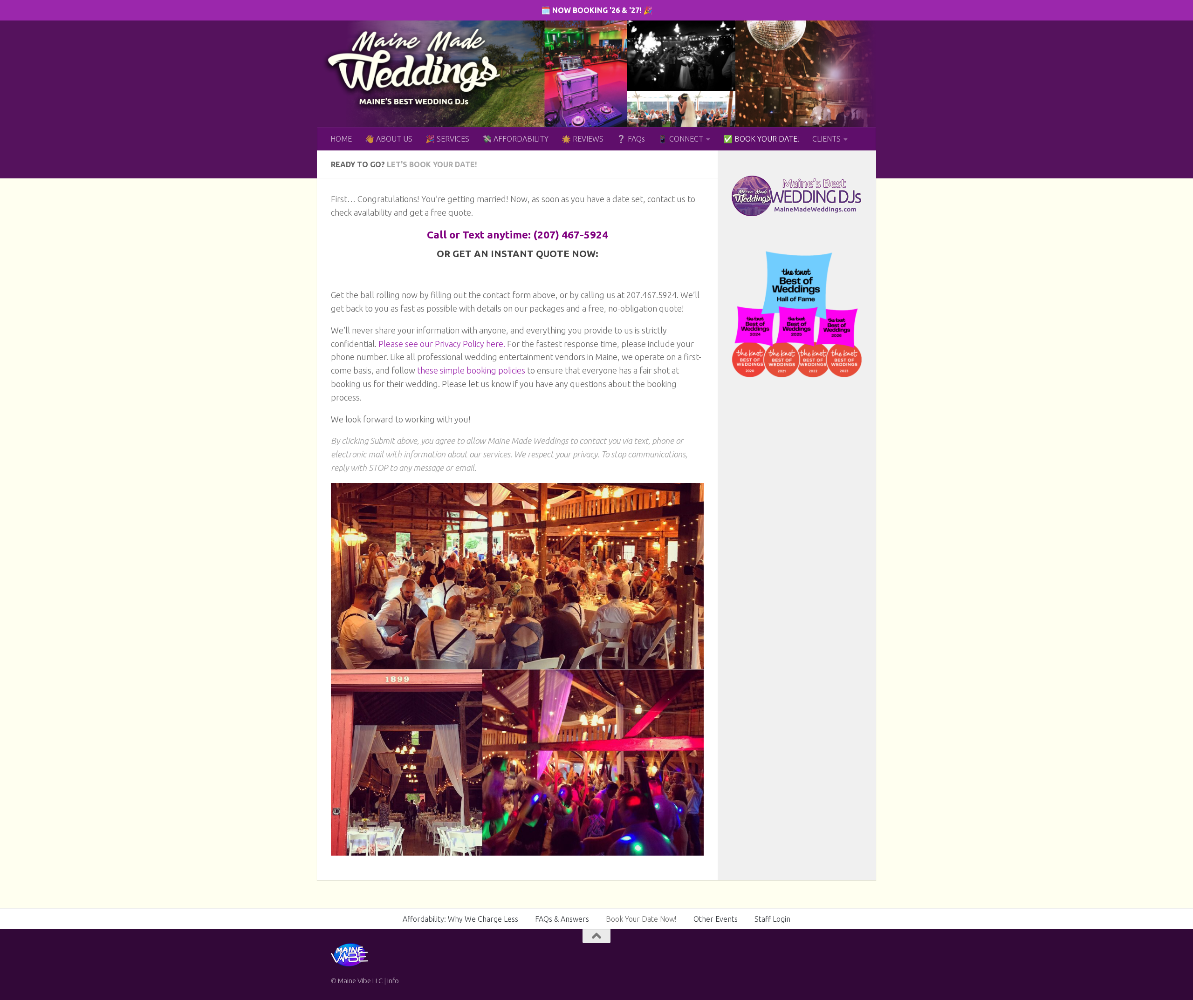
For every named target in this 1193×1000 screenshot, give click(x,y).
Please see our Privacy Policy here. (441, 343)
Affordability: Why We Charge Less (460, 919)
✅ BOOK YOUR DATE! (761, 139)
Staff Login (772, 919)
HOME (341, 139)
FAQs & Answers (562, 919)
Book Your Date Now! (641, 919)
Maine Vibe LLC (360, 981)
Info (393, 981)
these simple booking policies (471, 370)
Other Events (715, 919)
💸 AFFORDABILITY (515, 139)
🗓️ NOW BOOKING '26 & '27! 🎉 (596, 10)
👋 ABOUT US (388, 139)
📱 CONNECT (680, 139)
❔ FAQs (631, 139)
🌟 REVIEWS (582, 139)
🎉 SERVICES (447, 139)
